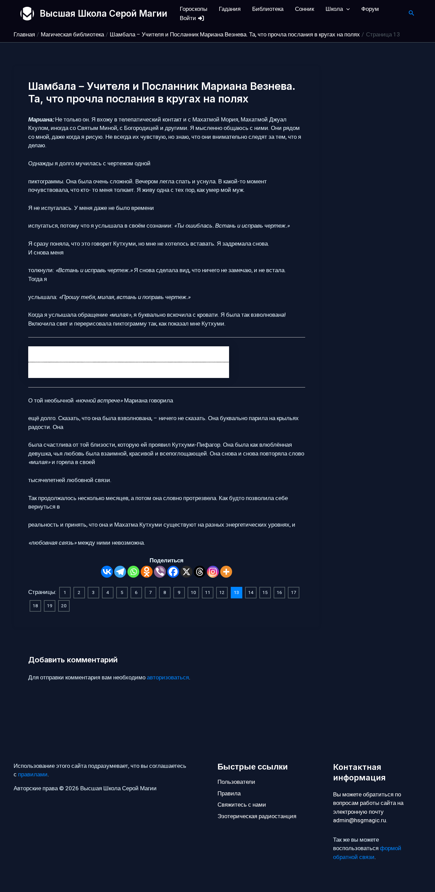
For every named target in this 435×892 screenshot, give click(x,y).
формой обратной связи (367, 852)
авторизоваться (168, 677)
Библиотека (267, 9)
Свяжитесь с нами (242, 804)
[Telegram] (120, 572)
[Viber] (160, 572)
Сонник (304, 9)
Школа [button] (334, 9)
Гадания (230, 9)
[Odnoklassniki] (147, 572)
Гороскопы (193, 9)
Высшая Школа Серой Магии (103, 13)
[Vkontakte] (107, 572)
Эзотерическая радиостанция (257, 816)
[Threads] (200, 572)
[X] (186, 572)
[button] (346, 9)
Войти (188, 18)
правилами (33, 774)
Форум (370, 9)
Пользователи (236, 782)
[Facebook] (173, 572)
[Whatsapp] (133, 572)
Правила (229, 793)
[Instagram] (213, 572)
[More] (226, 572)
